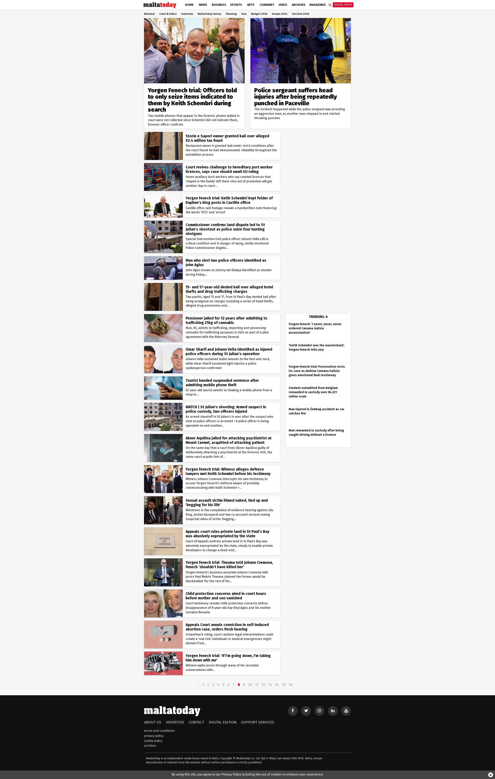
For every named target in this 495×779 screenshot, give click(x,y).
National (149, 13)
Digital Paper (343, 4)
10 (250, 684)
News (203, 5)
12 (263, 684)
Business (219, 5)
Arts (250, 5)
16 (291, 684)
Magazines (317, 5)
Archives (299, 5)
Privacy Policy (154, 736)
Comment (267, 5)
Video (283, 5)
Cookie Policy (153, 741)
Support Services (257, 722)
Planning (231, 13)
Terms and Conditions (159, 731)
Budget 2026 (259, 13)
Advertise (175, 722)
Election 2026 (300, 13)
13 (270, 684)
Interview (187, 13)
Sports (236, 5)
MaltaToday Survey (209, 13)
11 (257, 684)
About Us (152, 722)
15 (284, 684)
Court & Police (168, 13)
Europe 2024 (280, 13)
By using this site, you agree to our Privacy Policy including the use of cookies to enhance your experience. (247, 774)
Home (189, 5)
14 (277, 684)
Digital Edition (222, 722)
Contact (196, 722)
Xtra (244, 13)
